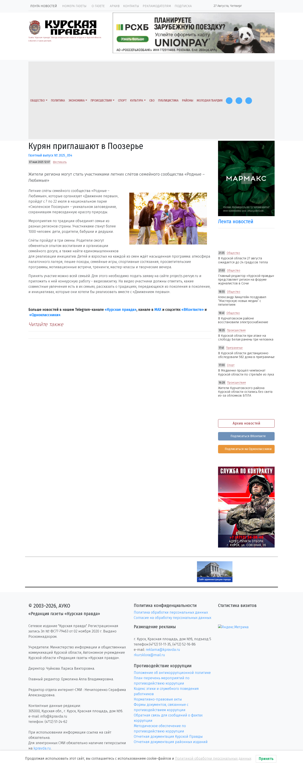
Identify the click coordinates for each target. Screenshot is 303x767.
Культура (136, 100)
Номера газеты (74, 6)
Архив (115, 6)
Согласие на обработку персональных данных (172, 618)
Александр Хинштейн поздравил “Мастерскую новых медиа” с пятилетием (242, 301)
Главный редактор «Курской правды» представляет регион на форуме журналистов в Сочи (246, 280)
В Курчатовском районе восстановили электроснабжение (243, 320)
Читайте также (45, 324)
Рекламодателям (157, 6)
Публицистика (168, 100)
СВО (152, 100)
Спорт (122, 100)
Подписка (183, 6)
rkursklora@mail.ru (149, 655)
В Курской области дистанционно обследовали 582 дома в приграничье (246, 355)
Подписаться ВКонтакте (248, 436)
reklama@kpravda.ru (163, 650)
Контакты (131, 6)
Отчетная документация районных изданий (171, 742)
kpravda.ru (42, 748)
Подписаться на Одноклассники (248, 449)
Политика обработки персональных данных (171, 612)
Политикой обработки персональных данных (213, 758)
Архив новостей (246, 423)
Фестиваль (60, 162)
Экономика (77, 100)
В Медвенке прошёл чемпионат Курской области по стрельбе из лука (246, 372)
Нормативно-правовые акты (158, 699)
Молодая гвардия (209, 100)
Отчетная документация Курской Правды (168, 736)
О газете (98, 6)
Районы (187, 100)
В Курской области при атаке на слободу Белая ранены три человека (245, 337)
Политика (58, 100)
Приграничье (234, 347)
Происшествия (101, 100)
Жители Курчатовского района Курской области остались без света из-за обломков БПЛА (245, 392)
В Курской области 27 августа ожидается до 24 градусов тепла (243, 260)
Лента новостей (43, 6)
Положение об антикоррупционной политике (172, 673)
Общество (37, 100)
